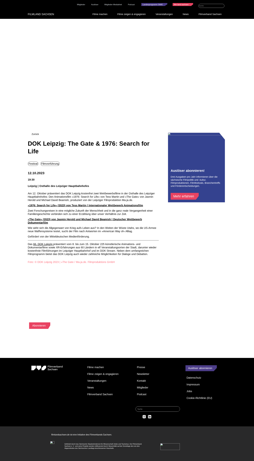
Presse (141, 367)
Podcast (131, 4)
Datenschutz (194, 377)
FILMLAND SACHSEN (41, 14)
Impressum (193, 384)
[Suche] (222, 6)
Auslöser (94, 4)
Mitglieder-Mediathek (113, 4)
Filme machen (99, 14)
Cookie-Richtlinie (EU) (199, 398)
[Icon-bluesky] (138, 416)
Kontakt (141, 380)
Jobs (189, 391)
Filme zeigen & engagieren (131, 14)
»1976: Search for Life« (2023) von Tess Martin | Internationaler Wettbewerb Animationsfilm (85, 205)
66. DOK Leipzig (43, 244)
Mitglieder (81, 4)
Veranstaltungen (164, 14)
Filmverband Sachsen (210, 14)
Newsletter (143, 374)
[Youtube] (155, 416)
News (186, 14)
